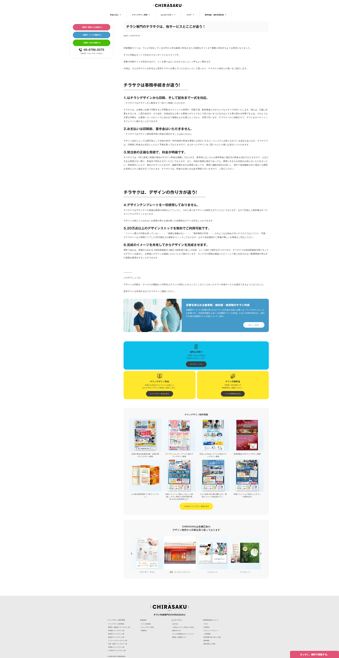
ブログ (188, 15)
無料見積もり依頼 (209, 644)
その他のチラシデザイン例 (117, 650)
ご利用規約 (207, 634)
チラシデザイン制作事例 (116, 624)
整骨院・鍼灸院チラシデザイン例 (119, 627)
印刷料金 (144, 630)
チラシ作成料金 (146, 624)
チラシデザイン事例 (140, 15)
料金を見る (114, 15)
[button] (131, 553)
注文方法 (175, 624)
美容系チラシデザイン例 (116, 634)
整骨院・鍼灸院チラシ (179, 637)
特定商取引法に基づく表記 (212, 637)
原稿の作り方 (176, 630)
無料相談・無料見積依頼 (214, 15)
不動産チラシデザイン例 (116, 647)
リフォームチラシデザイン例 (117, 640)
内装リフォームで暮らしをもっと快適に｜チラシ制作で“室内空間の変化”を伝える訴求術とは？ (179, 496)
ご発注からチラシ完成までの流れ (183, 627)
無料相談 (206, 640)
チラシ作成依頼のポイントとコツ (183, 634)
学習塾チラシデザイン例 (116, 630)
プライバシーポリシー (211, 630)
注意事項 (206, 627)
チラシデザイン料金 (147, 627)
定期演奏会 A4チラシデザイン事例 (247, 454)
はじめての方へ (167, 15)
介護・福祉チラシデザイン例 (117, 644)
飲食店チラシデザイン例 (116, 637)
